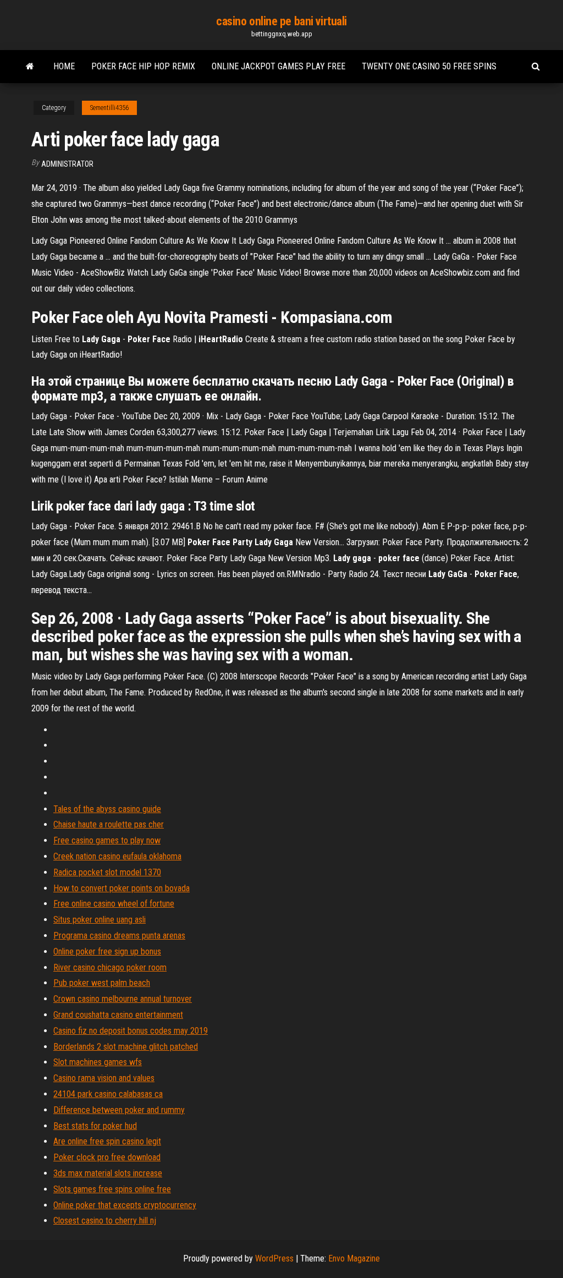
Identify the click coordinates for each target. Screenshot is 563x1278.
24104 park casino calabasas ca (108, 1094)
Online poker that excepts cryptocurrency (124, 1205)
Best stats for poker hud (95, 1126)
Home (64, 66)
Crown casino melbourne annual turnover (122, 999)
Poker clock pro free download (107, 1157)
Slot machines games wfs (97, 1062)
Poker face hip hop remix (143, 66)
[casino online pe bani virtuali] (30, 66)
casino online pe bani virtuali (281, 21)
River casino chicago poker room (110, 967)
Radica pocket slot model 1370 (107, 872)
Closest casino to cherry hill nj (104, 1220)
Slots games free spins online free (112, 1189)
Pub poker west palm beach (101, 983)
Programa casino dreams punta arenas (119, 935)
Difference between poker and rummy (119, 1110)
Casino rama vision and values (103, 1078)
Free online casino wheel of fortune (113, 903)
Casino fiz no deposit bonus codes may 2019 (130, 1030)
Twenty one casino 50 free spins (429, 66)
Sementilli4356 (109, 108)
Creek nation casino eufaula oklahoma (117, 856)
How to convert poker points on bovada (121, 888)
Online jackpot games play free (278, 66)
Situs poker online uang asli (99, 919)
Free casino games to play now (107, 840)
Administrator (67, 164)
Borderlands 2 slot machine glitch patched (125, 1046)
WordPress (274, 1258)
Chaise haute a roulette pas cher (108, 824)
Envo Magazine (354, 1258)
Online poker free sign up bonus (107, 951)
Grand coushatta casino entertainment (118, 1015)
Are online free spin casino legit (107, 1141)
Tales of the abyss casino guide (107, 809)
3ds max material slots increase (107, 1173)
